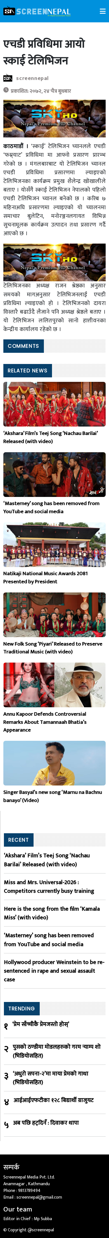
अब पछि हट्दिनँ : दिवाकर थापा (46, 1123)
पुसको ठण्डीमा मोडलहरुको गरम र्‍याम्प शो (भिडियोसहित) (57, 1051)
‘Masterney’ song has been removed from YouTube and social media (49, 939)
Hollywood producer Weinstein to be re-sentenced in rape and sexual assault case (54, 971)
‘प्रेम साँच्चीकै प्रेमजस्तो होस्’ (40, 1024)
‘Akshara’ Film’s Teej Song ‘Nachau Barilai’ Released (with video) (47, 859)
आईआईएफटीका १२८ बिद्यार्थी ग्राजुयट (54, 1100)
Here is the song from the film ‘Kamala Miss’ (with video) (52, 913)
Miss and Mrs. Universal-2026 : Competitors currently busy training (49, 886)
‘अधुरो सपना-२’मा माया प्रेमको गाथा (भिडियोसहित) (50, 1078)
